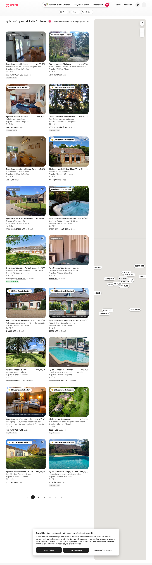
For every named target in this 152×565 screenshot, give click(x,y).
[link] (27, 497)
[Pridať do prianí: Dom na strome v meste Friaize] (85, 87)
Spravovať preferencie (103, 550)
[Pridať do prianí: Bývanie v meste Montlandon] (85, 340)
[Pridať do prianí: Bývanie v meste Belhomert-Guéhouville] (42, 442)
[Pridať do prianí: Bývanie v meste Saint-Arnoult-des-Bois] (42, 238)
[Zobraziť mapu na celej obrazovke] (142, 23)
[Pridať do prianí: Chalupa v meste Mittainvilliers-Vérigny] (85, 139)
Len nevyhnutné (76, 550)
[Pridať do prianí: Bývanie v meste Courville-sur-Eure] (42, 139)
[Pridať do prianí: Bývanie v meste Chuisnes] (42, 34)
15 (61, 497)
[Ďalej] (67, 497)
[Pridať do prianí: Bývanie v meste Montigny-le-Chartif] (85, 442)
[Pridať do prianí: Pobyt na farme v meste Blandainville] (42, 291)
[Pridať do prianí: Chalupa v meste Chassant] (85, 390)
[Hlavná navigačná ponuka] (144, 4)
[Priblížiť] (142, 30)
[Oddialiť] (142, 34)
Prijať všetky (49, 550)
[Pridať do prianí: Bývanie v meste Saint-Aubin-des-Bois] (85, 189)
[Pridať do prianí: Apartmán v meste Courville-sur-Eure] (85, 238)
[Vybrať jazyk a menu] (137, 4)
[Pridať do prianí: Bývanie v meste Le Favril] (42, 340)
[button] (19, 75)
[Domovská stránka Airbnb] (12, 5)
